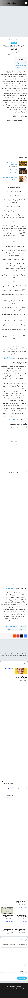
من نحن (13, 988)
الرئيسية (16, 39)
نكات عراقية (11, 39)
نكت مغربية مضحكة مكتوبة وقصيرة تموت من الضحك (21, 902)
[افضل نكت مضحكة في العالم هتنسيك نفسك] (21, 910)
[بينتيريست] (18, 635)
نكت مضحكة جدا (12, 629)
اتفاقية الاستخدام (14, 991)
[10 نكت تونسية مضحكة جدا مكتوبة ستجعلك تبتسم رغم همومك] (21, 671)
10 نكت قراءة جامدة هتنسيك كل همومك (9, 796)
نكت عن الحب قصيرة (9, 419)
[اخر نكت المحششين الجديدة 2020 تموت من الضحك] (21, 924)
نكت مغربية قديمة (10, 588)
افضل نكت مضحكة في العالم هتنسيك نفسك (22, 916)
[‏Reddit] (14, 635)
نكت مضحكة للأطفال (9, 358)
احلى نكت (22, 626)
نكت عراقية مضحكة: (20, 65)
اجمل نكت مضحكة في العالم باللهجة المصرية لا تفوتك (8, 931)
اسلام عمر (17, 54)
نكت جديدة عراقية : (21, 63)
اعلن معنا (18, 988)
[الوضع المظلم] (18, 3)
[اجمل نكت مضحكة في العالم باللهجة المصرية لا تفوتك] (7, 924)
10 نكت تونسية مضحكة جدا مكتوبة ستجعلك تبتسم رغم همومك (21, 677)
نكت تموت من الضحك (11, 626)
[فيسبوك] (25, 635)
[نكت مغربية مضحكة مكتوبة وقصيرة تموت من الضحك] (21, 843)
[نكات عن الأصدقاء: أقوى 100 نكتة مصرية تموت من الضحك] (23, 171)
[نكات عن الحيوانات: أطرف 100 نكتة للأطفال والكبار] (23, 163)
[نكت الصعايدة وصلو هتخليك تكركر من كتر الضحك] (7, 724)
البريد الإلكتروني (23, 971)
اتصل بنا (22, 988)
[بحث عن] (20, 3)
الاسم (25, 964)
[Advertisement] (14, 21)
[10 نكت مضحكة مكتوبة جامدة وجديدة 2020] (7, 910)
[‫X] (21, 635)
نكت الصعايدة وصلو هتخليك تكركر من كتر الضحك (7, 782)
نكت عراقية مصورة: (20, 67)
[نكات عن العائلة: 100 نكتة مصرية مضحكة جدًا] (23, 179)
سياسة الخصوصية (7, 988)
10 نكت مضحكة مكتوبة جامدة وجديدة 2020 (8, 916)
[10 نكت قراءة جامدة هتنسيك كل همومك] (7, 790)
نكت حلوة (22, 629)
